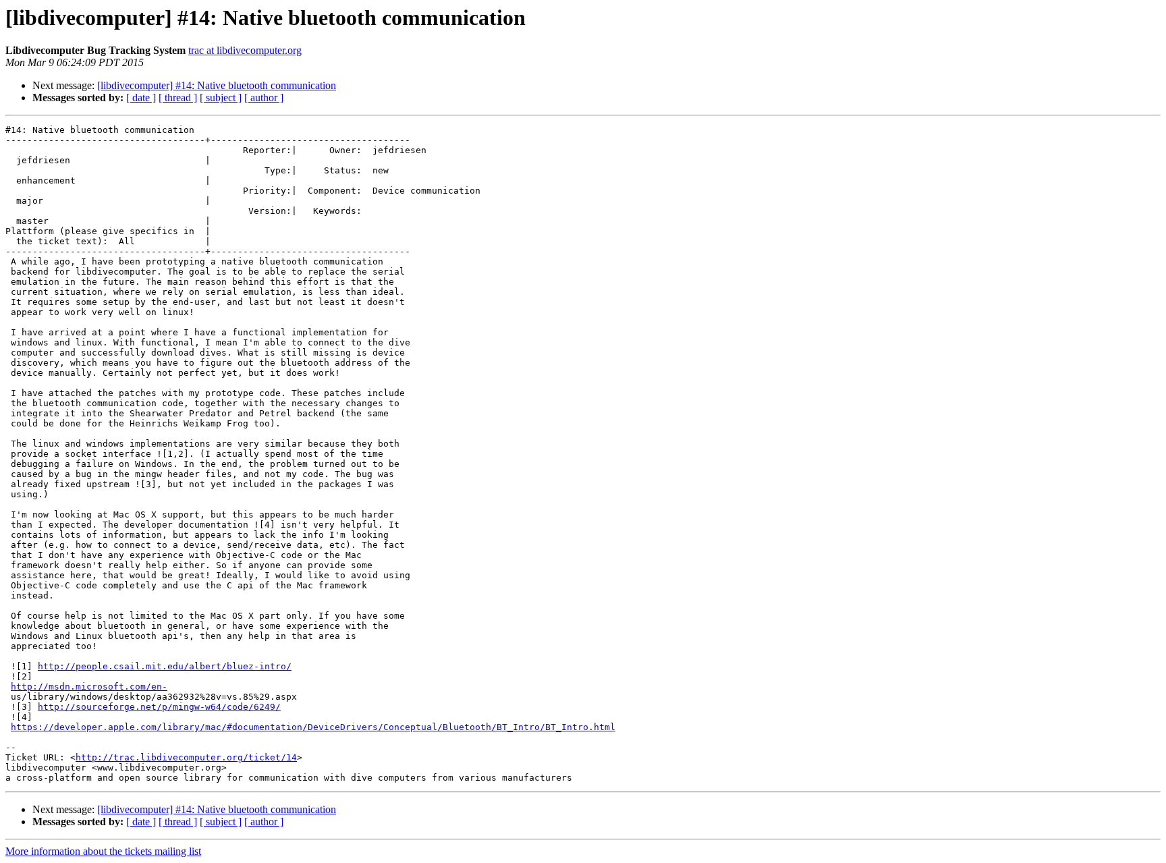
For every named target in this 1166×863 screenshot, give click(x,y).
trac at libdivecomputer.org (245, 50)
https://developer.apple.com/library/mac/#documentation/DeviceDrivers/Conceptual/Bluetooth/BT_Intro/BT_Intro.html (313, 727)
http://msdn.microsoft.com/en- (89, 686)
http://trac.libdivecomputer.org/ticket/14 (186, 757)
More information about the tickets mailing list (103, 851)
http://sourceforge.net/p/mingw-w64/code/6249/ (159, 707)
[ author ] (263, 97)
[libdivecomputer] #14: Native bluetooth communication (216, 85)
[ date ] (141, 97)
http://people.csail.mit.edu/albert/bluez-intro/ (165, 666)
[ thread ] (178, 97)
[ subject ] (221, 97)
